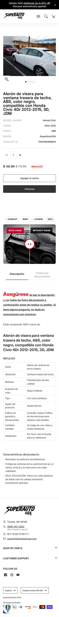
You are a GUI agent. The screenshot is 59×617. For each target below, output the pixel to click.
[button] (56, 547)
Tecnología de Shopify (11, 603)
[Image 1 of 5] (25, 81)
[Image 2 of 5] (28, 81)
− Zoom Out (11, 219)
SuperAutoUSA (9, 598)
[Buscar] (46, 16)
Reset (25, 219)
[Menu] (38, 16)
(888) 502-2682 (15, 526)
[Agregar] (20, 155)
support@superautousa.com (22, 538)
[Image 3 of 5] (30, 81)
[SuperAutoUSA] (14, 16)
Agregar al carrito (29, 178)
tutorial (47, 434)
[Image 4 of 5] (33, 81)
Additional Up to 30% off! (36, 3)
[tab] (17, 275)
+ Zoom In (38, 219)
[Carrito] (53, 16)
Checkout (29, 189)
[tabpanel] (29, 384)
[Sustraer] (6, 155)
